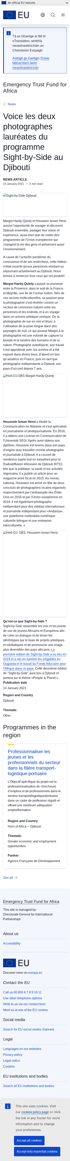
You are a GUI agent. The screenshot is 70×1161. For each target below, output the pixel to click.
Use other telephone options (22, 998)
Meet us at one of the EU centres (25, 1010)
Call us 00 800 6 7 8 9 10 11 (22, 992)
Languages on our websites (22, 1048)
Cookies (9, 1066)
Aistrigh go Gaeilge (25, 58)
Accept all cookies (29, 1140)
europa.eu (35, 972)
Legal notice (11, 1060)
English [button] (42, 15)
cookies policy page (35, 1112)
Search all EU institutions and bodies (28, 1086)
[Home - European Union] (20, 15)
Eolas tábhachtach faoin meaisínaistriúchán (30, 63)
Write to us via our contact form (24, 1004)
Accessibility (11, 943)
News (12, 104)
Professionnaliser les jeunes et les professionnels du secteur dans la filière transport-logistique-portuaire (34, 762)
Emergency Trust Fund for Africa (31, 901)
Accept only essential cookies (37, 1151)
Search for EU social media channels (28, 1029)
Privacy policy (12, 1054)
